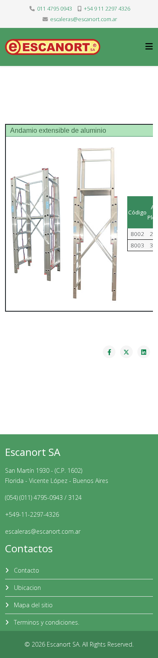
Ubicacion (26, 588)
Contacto (25, 570)
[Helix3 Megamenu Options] (149, 46)
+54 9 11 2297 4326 (107, 8)
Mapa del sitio (32, 605)
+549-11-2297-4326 (32, 514)
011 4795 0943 (54, 8)
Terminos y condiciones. (45, 622)
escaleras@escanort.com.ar (83, 19)
